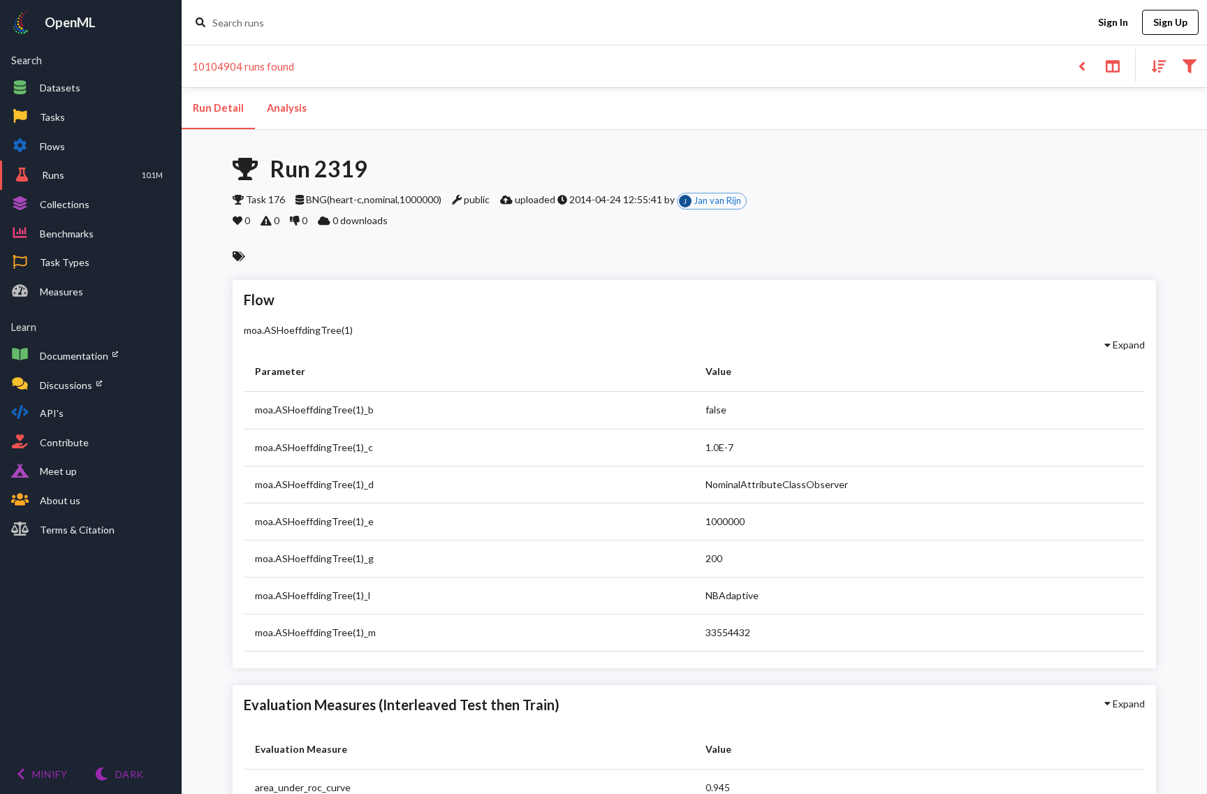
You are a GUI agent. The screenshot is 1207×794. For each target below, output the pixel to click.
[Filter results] (1189, 65)
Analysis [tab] (287, 108)
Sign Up (1170, 22)
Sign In (1113, 22)
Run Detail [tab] (218, 108)
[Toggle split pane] (1112, 65)
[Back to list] (1081, 65)
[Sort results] (1154, 65)
